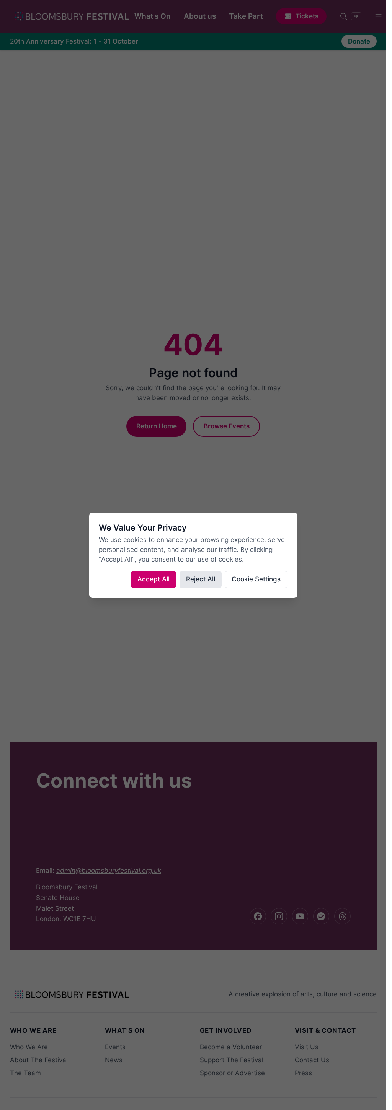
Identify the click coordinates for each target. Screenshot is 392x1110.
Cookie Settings (256, 579)
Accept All (153, 579)
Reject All (200, 579)
